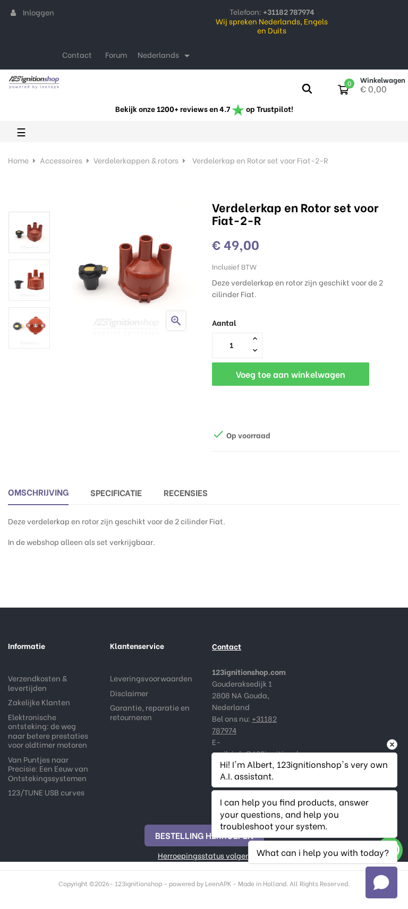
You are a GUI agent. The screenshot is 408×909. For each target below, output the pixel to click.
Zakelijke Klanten (39, 701)
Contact (77, 54)
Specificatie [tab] (116, 492)
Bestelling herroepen (204, 835)
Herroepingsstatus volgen (204, 855)
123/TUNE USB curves (46, 792)
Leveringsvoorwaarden (151, 677)
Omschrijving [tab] (38, 492)
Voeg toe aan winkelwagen (290, 374)
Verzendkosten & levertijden (37, 682)
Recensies (186, 492)
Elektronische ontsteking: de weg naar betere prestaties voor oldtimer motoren (48, 730)
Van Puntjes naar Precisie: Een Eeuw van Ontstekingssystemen (48, 768)
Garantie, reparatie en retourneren (150, 712)
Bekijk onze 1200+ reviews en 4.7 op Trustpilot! (204, 108)
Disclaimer (129, 692)
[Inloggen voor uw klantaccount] (13, 12)
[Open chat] (381, 882)
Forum (116, 54)
